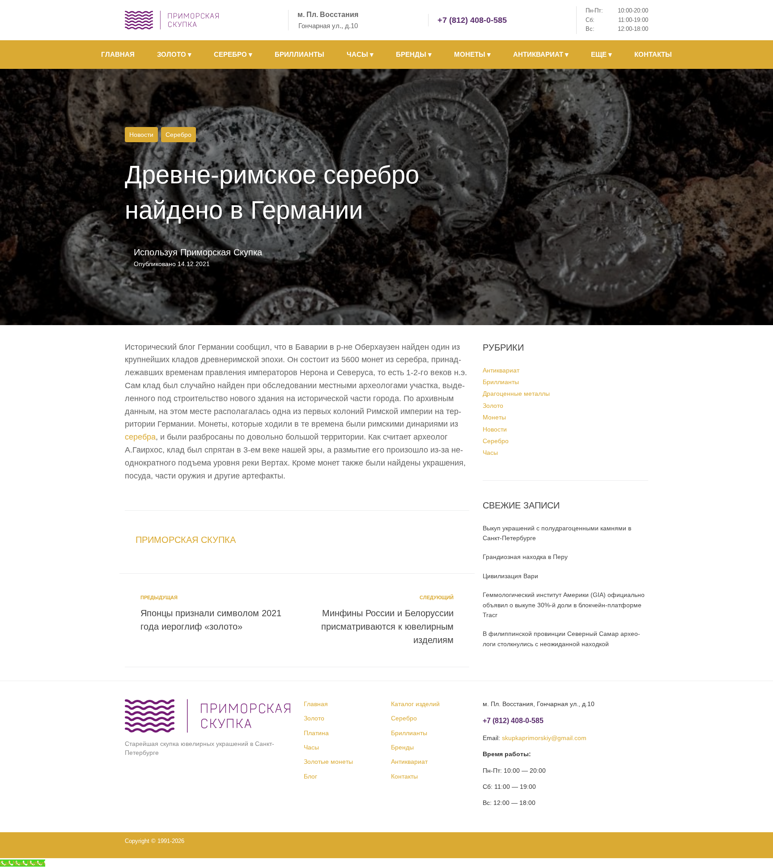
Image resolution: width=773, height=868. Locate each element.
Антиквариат (501, 370)
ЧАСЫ (360, 54)
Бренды (402, 747)
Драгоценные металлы (516, 393)
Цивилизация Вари (510, 576)
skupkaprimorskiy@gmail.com (544, 737)
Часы (490, 452)
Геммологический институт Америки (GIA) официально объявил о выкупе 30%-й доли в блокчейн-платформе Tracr (564, 604)
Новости (141, 134)
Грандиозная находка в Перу (525, 556)
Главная (316, 703)
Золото (493, 405)
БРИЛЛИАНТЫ (299, 54)
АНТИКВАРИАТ (541, 54)
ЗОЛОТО (174, 54)
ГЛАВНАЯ (118, 54)
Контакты (404, 776)
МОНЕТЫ (472, 54)
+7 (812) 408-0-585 (472, 20)
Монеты (494, 417)
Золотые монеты (328, 761)
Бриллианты (501, 381)
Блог (310, 776)
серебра (140, 436)
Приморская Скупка (221, 252)
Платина (316, 733)
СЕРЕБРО (233, 54)
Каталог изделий (415, 703)
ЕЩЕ (601, 54)
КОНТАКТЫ (653, 54)
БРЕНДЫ (414, 54)
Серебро (178, 134)
